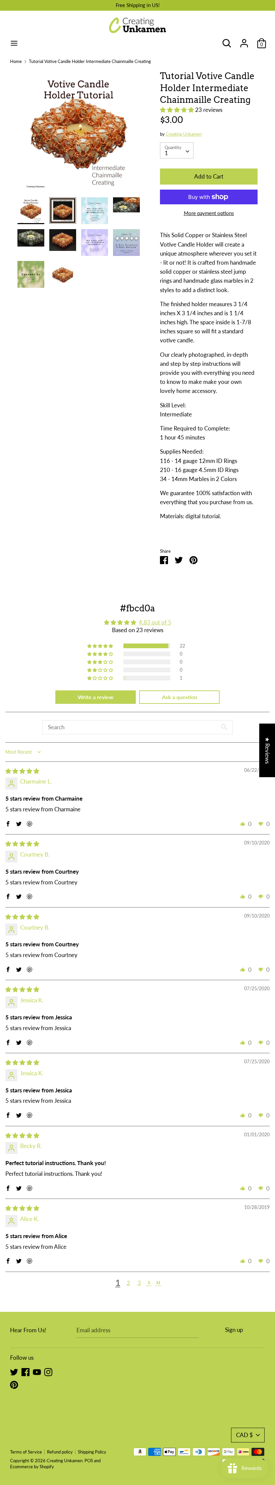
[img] (22, 770)
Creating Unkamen (184, 134)
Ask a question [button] (179, 697)
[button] (177, 109)
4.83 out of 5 (155, 622)
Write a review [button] (95, 697)
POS (89, 1460)
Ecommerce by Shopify (32, 1466)
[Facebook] (25, 1371)
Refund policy (60, 1452)
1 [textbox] (166, 152)
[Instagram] (48, 1371)
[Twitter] (14, 1371)
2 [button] (128, 1282)
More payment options (209, 213)
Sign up (234, 1329)
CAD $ (244, 1434)
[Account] (244, 41)
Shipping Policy (92, 1452)
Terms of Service (26, 1452)
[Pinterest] (14, 1384)
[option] (78, 133)
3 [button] (139, 1282)
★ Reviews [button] (267, 750)
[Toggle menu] (14, 43)
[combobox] (177, 150)
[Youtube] (37, 1371)
